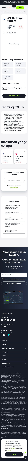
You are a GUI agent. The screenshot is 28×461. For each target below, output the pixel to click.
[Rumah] (1, 12)
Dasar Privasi (22, 279)
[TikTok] (11, 320)
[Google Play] (9, 337)
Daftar (20, 7)
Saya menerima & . (15, 279)
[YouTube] (8, 320)
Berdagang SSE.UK (14, 180)
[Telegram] (14, 320)
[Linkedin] (5, 320)
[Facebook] (2, 320)
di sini (13, 448)
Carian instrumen (8, 12)
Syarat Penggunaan (15, 279)
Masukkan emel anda (7, 275)
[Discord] (5, 327)
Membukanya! (14, 187)
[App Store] (3, 337)
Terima (14, 454)
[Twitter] (2, 327)
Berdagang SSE (14, 96)
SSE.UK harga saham (15, 19)
